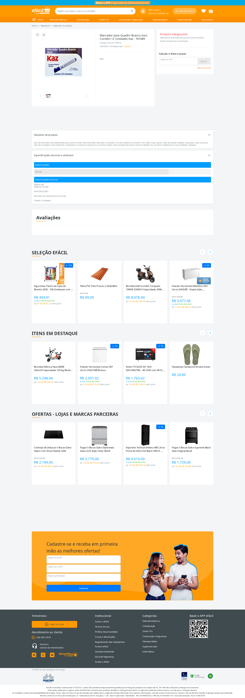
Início (34, 25)
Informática (207, 19)
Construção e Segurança (131, 19)
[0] (210, 10)
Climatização (83, 19)
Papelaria (45, 25)
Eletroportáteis (160, 19)
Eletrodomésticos (58, 19)
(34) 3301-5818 (44, 637)
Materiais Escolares (62, 25)
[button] (122, 134)
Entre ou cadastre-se (158, 13)
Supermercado (184, 19)
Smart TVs (104, 19)
